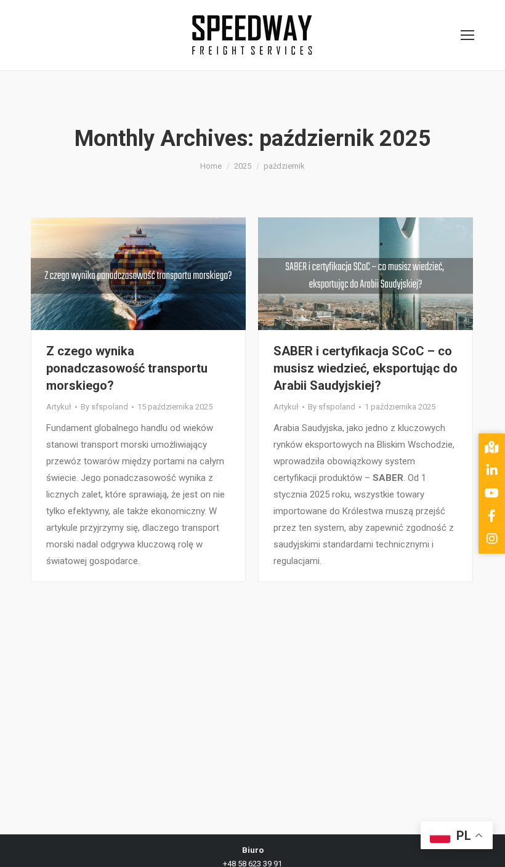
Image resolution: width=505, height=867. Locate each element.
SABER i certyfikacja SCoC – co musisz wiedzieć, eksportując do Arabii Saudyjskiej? (365, 368)
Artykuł (58, 406)
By (104, 406)
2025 (242, 166)
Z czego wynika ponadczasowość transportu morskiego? (127, 368)
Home (211, 166)
